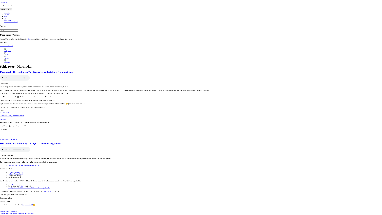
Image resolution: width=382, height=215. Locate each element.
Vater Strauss (47, 191)
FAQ (5, 18)
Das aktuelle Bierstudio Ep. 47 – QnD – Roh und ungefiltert (30, 143)
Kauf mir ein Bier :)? (6, 46)
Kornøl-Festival (5, 112)
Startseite (7, 13)
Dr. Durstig (3, 2)
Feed (29, 39)
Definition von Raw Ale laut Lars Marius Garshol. (23, 165)
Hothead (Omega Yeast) (15, 174)
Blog (5, 16)
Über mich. (7, 20)
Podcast (6, 15)
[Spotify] (6, 58)
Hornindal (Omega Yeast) (16, 172)
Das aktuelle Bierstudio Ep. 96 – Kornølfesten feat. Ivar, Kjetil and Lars (36, 72)
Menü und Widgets (6, 9)
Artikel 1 (21, 186)
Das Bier (11, 184)
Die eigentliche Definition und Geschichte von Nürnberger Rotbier (29, 188)
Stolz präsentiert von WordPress (24, 213)
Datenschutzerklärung (11, 22)
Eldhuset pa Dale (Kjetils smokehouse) (12, 116)
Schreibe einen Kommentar (8, 139)
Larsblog (3, 119)
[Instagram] (7, 51)
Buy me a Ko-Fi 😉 (28, 205)
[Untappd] (7, 62)
